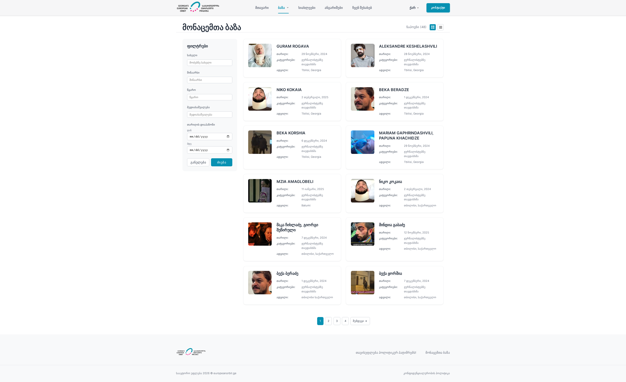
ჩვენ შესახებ (362, 8)
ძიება (221, 162)
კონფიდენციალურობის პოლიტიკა (426, 373)
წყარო (191, 90)
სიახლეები (306, 8)
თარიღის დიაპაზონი (201, 124)
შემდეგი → (360, 321)
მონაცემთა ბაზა (437, 352)
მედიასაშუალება (198, 107)
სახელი (192, 55)
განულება (198, 162)
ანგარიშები (334, 8)
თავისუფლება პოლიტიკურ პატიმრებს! (386, 352)
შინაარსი (193, 72)
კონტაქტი (438, 7)
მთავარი (262, 8)
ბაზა (281, 8)
